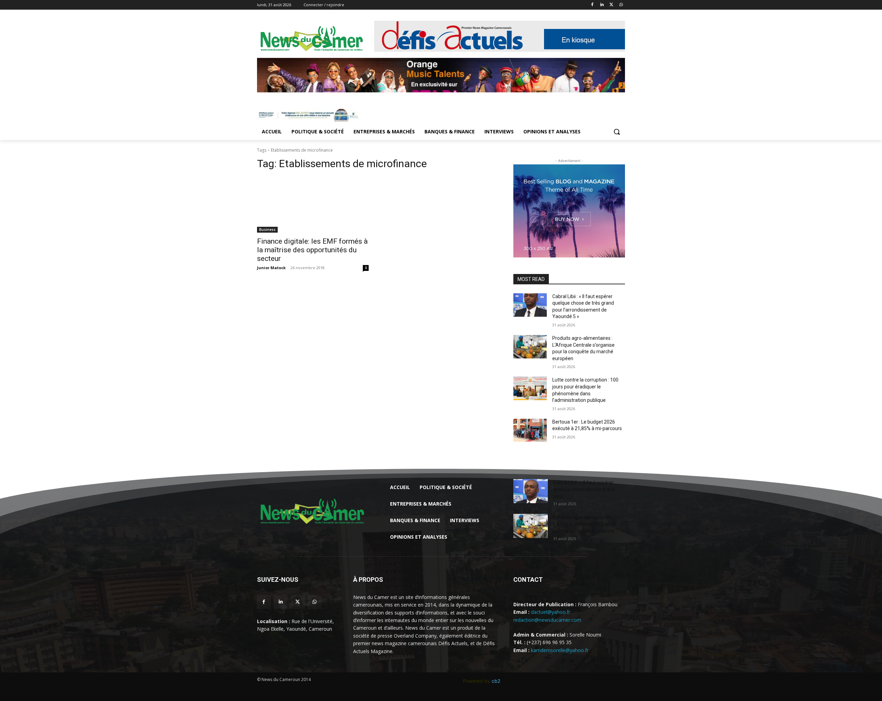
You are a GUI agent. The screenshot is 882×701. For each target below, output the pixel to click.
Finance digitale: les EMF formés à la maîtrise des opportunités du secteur (312, 250)
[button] (616, 131)
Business (267, 229)
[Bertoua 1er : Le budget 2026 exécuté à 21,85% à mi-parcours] (530, 430)
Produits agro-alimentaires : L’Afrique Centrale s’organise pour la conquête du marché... (585, 524)
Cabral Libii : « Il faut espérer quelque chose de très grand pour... (584, 489)
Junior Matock (271, 267)
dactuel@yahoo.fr (550, 612)
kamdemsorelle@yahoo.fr (559, 650)
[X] (611, 5)
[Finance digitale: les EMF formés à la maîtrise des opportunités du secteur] (313, 205)
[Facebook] (592, 5)
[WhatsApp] (621, 5)
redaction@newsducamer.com (547, 620)
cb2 (496, 681)
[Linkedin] (602, 5)
